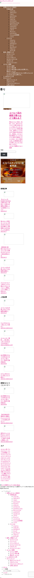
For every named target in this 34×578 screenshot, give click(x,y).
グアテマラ (16, 506)
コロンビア (16, 498)
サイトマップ (11, 558)
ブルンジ (15, 534)
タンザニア (16, 532)
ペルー (15, 500)
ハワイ (15, 522)
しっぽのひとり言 (12, 557)
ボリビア (15, 503)
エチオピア (16, 529)
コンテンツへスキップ (6, 0)
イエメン (15, 525)
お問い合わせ (14, 565)
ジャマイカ (16, 519)
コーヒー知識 (11, 550)
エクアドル (16, 501)
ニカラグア (16, 512)
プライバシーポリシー (16, 563)
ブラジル (15, 496)
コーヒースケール (15, 544)
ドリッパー (13, 541)
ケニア (15, 531)
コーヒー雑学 (14, 551)
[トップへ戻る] (0, 577)
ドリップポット (14, 543)
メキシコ (15, 505)
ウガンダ (15, 527)
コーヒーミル (14, 539)
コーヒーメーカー (15, 548)
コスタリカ (16, 513)
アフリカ (12, 524)
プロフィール (14, 562)
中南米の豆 (13, 494)
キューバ (15, 517)
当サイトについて (15, 560)
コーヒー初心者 (14, 553)
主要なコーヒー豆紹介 (13, 493)
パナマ (15, 515)
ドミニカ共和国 (17, 520)
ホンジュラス (17, 510)
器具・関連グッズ (12, 538)
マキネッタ (13, 546)
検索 (2, 150)
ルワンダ (15, 536)
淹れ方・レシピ (14, 555)
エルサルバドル (17, 508)
